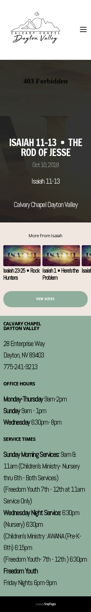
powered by (46, 604)
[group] (22, 265)
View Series (45, 299)
